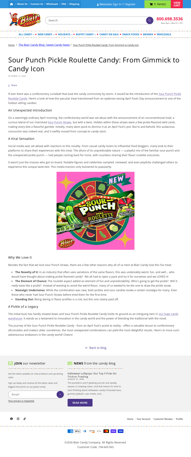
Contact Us (37, 4)
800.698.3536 (170, 19)
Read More (80, 402)
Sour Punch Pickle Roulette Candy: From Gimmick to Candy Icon (106, 45)
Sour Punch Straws (59, 122)
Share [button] (14, 85)
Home (11, 45)
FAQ (63, 4)
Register (130, 4)
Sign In (117, 4)
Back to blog (97, 348)
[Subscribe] (60, 394)
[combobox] (99, 20)
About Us (22, 4)
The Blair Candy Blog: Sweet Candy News (44, 45)
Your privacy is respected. (21, 400)
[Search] (149, 20)
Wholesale (52, 4)
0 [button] (155, 4)
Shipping (74, 4)
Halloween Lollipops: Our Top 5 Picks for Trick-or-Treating (92, 375)
